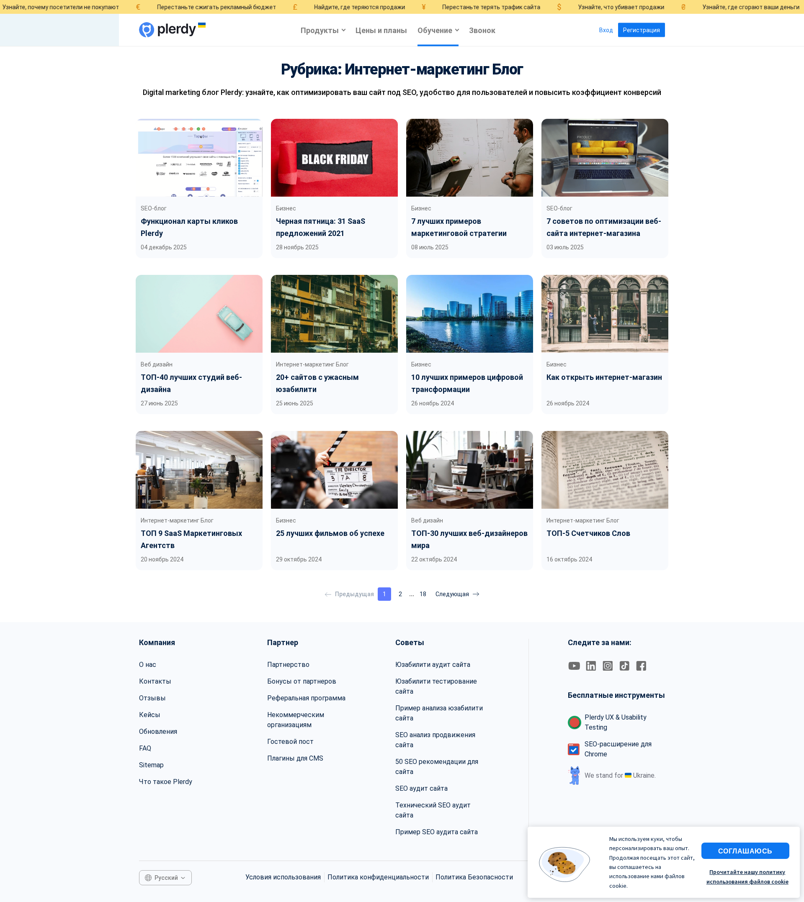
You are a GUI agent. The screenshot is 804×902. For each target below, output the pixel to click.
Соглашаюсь (745, 851)
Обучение (434, 30)
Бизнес (286, 208)
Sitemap (151, 765)
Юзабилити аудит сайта (432, 665)
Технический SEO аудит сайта (433, 810)
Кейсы (149, 715)
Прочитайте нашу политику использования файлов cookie (747, 876)
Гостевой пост (290, 742)
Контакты (155, 681)
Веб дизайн (157, 364)
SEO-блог (154, 208)
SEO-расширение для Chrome (618, 749)
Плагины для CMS (295, 758)
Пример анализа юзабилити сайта (439, 713)
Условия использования (283, 877)
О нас (147, 665)
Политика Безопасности (474, 877)
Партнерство (288, 665)
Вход (606, 30)
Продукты (320, 30)
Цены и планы (381, 30)
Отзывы (152, 698)
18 (423, 594)
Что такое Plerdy (165, 782)
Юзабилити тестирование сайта (436, 686)
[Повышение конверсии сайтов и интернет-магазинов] (167, 30)
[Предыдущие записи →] (457, 594)
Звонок (482, 30)
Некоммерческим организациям (295, 720)
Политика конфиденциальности (378, 877)
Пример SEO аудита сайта (436, 832)
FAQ (145, 748)
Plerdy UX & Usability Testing (616, 722)
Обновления (158, 731)
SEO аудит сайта (421, 788)
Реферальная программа (306, 698)
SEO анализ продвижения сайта (435, 740)
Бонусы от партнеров (301, 681)
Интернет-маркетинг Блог (312, 364)
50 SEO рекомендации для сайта (436, 767)
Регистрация (641, 30)
